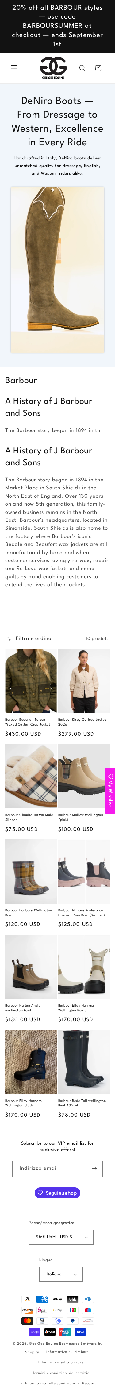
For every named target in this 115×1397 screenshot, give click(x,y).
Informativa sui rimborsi (68, 1352)
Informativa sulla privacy (61, 1362)
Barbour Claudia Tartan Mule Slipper (29, 818)
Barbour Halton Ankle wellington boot (22, 1008)
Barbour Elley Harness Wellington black (23, 1103)
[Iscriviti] (94, 1169)
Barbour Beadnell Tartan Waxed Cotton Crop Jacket (27, 722)
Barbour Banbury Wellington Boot (28, 913)
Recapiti (89, 1383)
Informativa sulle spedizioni (50, 1383)
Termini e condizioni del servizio (61, 1373)
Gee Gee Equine (43, 1344)
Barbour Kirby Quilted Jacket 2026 (82, 722)
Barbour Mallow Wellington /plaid (80, 818)
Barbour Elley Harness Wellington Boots (76, 1008)
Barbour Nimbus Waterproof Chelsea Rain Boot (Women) (81, 913)
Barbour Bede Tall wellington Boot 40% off (82, 1103)
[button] (14, 68)
